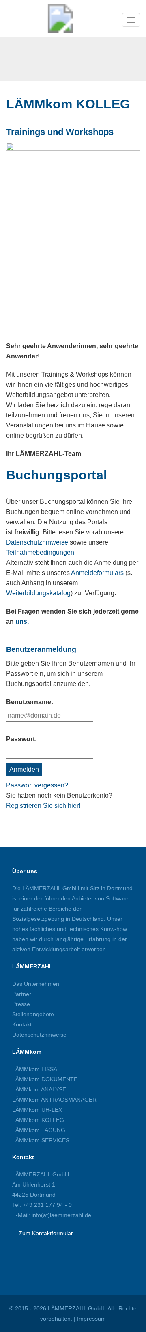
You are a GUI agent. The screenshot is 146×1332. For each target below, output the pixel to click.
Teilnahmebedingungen (40, 552)
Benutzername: (29, 702)
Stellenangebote (33, 1014)
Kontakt (22, 1024)
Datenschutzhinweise (37, 542)
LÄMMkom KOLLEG (38, 1120)
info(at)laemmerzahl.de (60, 1215)
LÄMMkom (26, 1051)
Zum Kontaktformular (46, 1233)
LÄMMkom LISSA (34, 1069)
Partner (21, 994)
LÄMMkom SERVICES (40, 1140)
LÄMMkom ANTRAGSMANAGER (54, 1099)
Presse (21, 1004)
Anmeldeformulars (97, 572)
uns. (22, 621)
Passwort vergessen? (37, 785)
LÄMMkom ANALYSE (39, 1089)
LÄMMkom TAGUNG (38, 1130)
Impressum (91, 1318)
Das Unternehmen (35, 984)
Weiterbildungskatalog (38, 593)
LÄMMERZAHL (32, 966)
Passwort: (21, 738)
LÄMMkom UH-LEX (37, 1109)
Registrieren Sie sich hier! (43, 805)
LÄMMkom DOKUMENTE (44, 1079)
